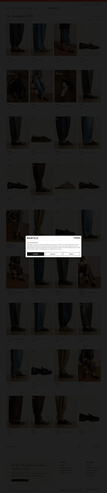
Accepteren (35, 254)
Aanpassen (52, 254)
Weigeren (71, 254)
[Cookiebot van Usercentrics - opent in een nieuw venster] (74, 238)
